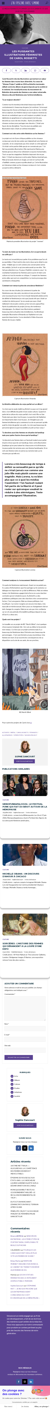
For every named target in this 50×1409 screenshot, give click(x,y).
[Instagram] (24, 1148)
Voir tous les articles (24, 761)
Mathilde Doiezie (16, 952)
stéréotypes (18, 735)
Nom (6, 1024)
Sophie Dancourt (18, 812)
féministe (33, 732)
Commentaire (9, 994)
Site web (7, 1046)
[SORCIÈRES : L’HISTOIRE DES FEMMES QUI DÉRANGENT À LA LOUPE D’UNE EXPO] (25, 924)
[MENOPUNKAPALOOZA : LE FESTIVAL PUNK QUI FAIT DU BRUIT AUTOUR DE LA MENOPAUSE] (25, 785)
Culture (25, 48)
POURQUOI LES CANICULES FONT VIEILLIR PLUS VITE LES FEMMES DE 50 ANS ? (24, 1253)
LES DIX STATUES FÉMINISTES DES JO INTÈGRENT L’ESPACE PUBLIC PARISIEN (24, 1278)
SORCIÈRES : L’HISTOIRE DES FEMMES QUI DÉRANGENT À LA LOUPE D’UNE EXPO (23, 946)
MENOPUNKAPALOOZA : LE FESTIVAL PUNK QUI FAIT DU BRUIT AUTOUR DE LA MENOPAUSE (25, 807)
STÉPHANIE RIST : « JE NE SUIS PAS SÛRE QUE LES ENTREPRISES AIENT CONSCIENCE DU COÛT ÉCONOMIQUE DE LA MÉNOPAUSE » (25, 1292)
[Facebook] (18, 1148)
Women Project (31, 735)
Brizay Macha (15, 1261)
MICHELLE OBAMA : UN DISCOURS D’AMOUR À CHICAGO (21, 875)
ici (31, 723)
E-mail (7, 1035)
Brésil (13, 732)
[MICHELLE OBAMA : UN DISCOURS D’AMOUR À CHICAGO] (25, 855)
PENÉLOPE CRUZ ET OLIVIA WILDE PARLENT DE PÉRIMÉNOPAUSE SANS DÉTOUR (25, 1213)
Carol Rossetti (22, 732)
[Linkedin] (31, 1148)
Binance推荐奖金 (17, 1236)
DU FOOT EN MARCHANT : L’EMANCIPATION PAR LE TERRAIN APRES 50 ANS (24, 1204)
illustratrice (7, 735)
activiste (5, 732)
